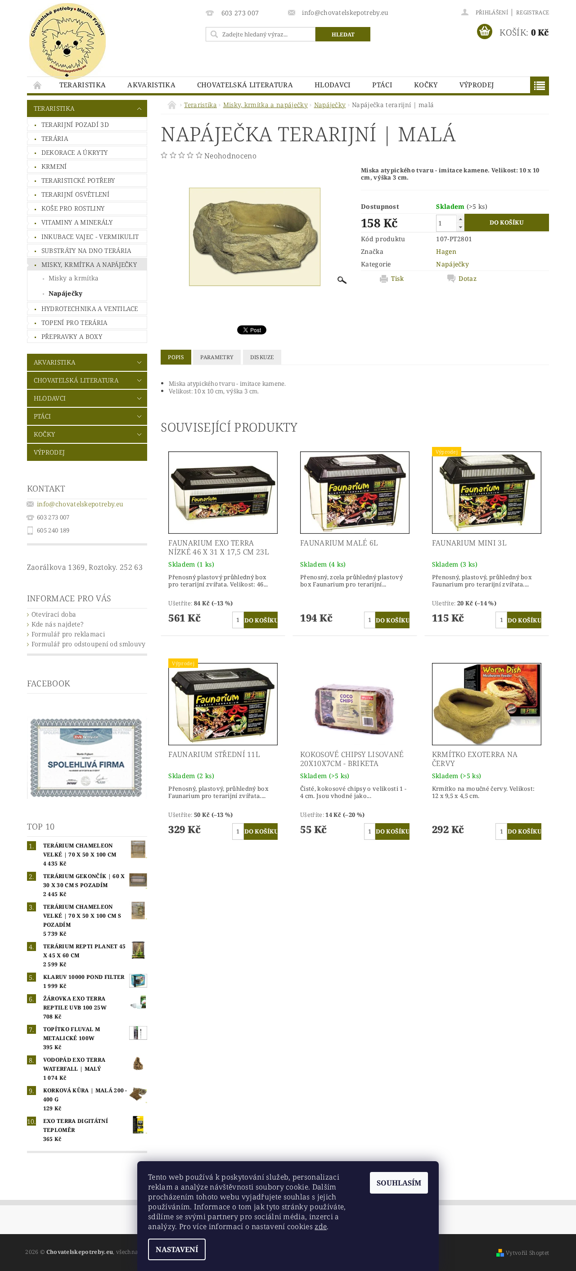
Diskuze (262, 357)
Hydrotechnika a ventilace (89, 308)
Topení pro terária (74, 322)
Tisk (397, 279)
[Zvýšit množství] (460, 219)
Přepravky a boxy (71, 336)
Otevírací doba (54, 614)
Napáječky (66, 293)
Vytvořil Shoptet (527, 1253)
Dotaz (468, 279)
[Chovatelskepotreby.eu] (67, 41)
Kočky (426, 84)
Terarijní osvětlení (75, 194)
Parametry (217, 357)
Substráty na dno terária (86, 250)
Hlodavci (333, 84)
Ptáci (382, 84)
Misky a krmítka (74, 278)
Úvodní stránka (38, 85)
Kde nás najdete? (57, 624)
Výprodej (476, 84)
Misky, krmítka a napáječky (89, 264)
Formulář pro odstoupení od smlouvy (89, 644)
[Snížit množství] (460, 227)
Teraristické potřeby (78, 180)
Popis (176, 357)
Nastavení (177, 1249)
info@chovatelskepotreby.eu (80, 504)
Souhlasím (399, 1183)
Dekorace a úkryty (74, 152)
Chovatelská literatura (245, 84)
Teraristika (82, 84)
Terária (54, 138)
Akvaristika (151, 84)
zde (321, 1226)
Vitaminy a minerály (76, 222)
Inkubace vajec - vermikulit (90, 236)
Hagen (446, 251)
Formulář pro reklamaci (68, 634)
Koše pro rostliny (72, 208)
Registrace (532, 12)
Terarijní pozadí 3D (75, 124)
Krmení (54, 166)
